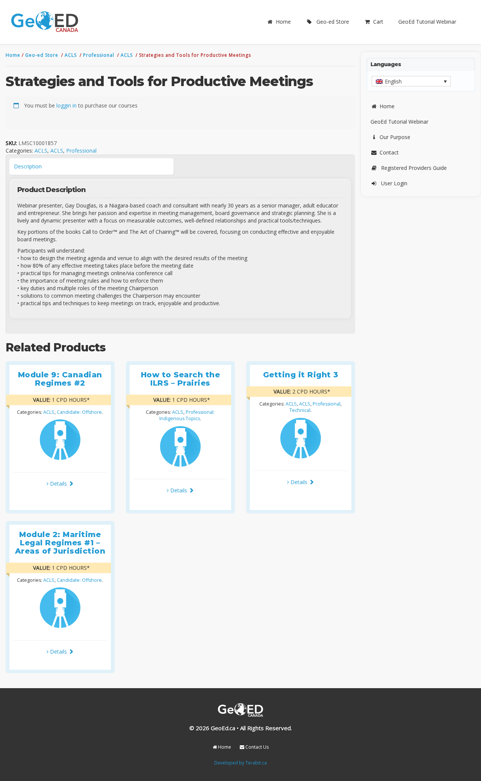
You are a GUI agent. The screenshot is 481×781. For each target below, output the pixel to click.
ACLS (71, 55)
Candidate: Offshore (79, 412)
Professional (99, 55)
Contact (389, 152)
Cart (378, 21)
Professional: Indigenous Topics (187, 415)
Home (283, 21)
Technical (299, 410)
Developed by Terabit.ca (240, 763)
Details (58, 483)
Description (28, 166)
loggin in (66, 105)
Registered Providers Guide (414, 167)
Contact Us (256, 747)
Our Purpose (395, 137)
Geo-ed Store (332, 21)
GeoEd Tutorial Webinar (427, 21)
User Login (394, 183)
